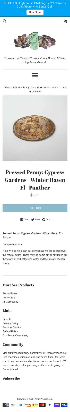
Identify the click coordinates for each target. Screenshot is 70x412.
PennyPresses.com (43, 399)
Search (7, 319)
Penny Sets (9, 297)
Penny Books (10, 293)
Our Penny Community (15, 335)
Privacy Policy (11, 323)
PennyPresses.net (56, 352)
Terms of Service (12, 327)
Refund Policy (10, 331)
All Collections (10, 301)
